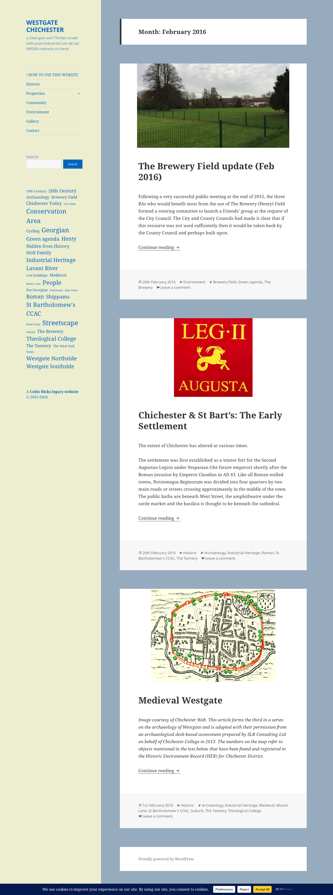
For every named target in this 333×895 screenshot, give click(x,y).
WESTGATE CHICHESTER (45, 26)
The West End (63, 346)
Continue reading (159, 247)
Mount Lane (33, 283)
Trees (30, 352)
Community (36, 102)
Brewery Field (64, 197)
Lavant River (42, 268)
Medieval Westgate (180, 700)
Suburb (30, 332)
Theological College (51, 338)
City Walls (70, 204)
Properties (35, 93)
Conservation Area (46, 216)
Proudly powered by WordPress (166, 858)
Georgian (55, 230)
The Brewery (50, 331)
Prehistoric (56, 290)
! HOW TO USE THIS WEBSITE (52, 74)
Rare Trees (71, 290)
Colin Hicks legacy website (54, 391)
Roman (35, 296)
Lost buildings (37, 275)
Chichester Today (44, 203)
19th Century (36, 191)
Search (32, 156)
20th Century (62, 190)
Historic (33, 84)
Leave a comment (175, 287)
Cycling (32, 230)
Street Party (33, 324)
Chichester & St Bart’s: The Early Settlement (210, 420)
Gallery (32, 121)
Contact (32, 130)
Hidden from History (47, 246)
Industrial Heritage (51, 260)
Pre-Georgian (37, 290)
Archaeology (37, 197)
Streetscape (60, 322)
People (52, 282)
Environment (37, 111)
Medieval (58, 275)
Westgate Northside (51, 358)
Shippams (58, 296)
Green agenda (42, 238)
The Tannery (38, 345)
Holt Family (38, 253)
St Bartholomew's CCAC (50, 309)
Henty (68, 238)
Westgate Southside (50, 366)
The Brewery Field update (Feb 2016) (206, 171)
